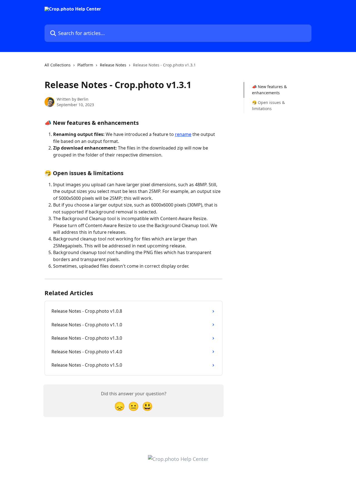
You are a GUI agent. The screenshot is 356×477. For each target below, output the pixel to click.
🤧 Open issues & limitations (268, 105)
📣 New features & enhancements (269, 89)
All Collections (57, 65)
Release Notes (113, 65)
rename (183, 134)
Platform (85, 65)
